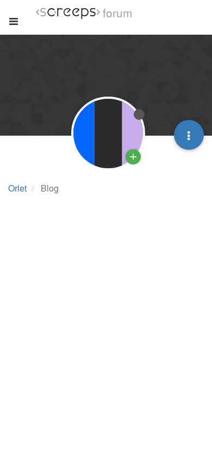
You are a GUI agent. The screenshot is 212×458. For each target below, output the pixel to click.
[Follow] (133, 156)
